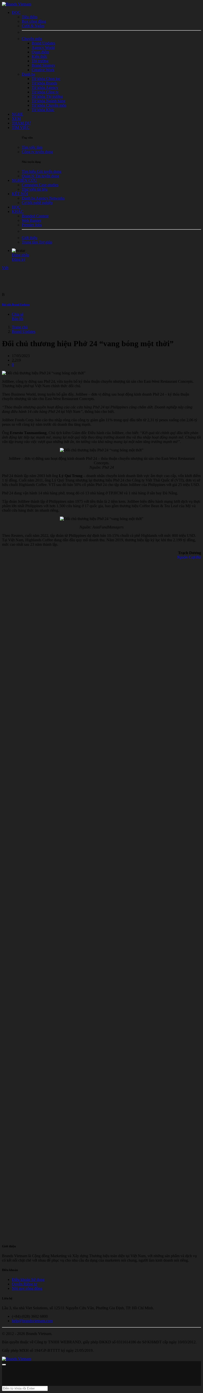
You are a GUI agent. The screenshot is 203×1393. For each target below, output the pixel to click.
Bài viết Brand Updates (16, 304)
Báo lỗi (17, 319)
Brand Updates (23, 331)
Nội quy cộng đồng (27, 1288)
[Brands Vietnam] (16, 4)
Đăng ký (18, 259)
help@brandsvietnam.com (32, 1321)
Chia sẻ (18, 314)
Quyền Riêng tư (24, 1284)
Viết (5, 268)
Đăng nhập (20, 255)
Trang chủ (20, 327)
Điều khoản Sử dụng (28, 1279)
